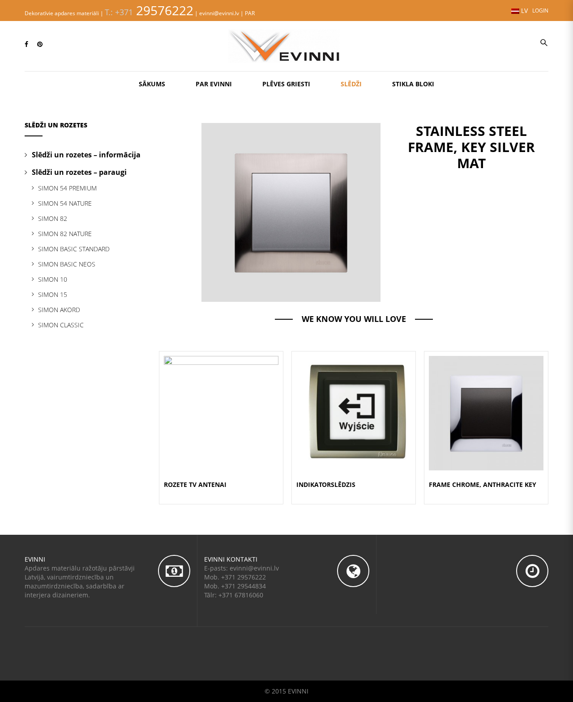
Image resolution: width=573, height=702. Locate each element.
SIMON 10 (52, 279)
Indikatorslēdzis (325, 484)
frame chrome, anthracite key (482, 484)
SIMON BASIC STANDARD (74, 249)
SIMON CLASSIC (61, 325)
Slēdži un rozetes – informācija (86, 155)
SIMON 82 (52, 218)
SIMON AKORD (59, 309)
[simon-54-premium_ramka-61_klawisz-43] (291, 211)
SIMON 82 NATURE (65, 233)
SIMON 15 (52, 294)
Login (540, 10)
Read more (221, 423)
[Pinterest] (40, 44)
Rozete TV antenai (195, 484)
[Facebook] (26, 44)
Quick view (221, 402)
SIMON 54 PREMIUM (67, 188)
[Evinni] (286, 45)
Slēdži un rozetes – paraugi (79, 172)
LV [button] (523, 10)
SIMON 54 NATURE (65, 203)
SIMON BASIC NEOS (66, 264)
